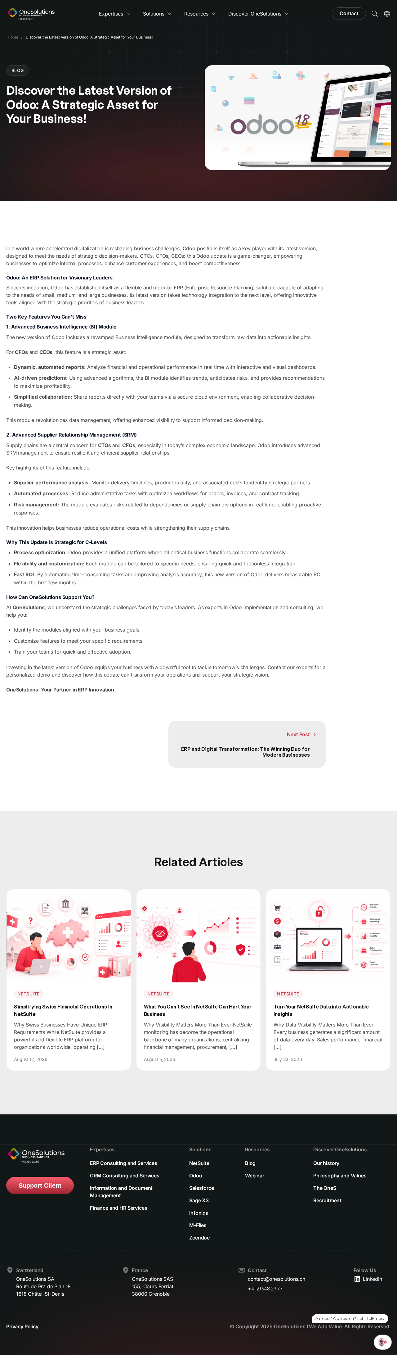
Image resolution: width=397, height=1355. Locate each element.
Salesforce (201, 1188)
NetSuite (199, 1163)
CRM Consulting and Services (124, 1175)
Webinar (254, 1175)
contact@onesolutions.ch (276, 1279)
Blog (250, 1163)
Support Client (40, 1185)
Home (13, 37)
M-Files (198, 1225)
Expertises (111, 14)
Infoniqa (198, 1213)
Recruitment (327, 1200)
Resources (196, 14)
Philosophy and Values (340, 1175)
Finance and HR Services (118, 1208)
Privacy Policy (22, 1326)
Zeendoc (199, 1238)
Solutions (153, 14)
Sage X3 (199, 1200)
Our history (326, 1163)
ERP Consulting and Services (123, 1163)
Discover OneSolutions (254, 14)
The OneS (324, 1188)
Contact (349, 13)
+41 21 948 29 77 (265, 1288)
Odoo (195, 1175)
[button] (374, 13)
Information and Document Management (121, 1192)
